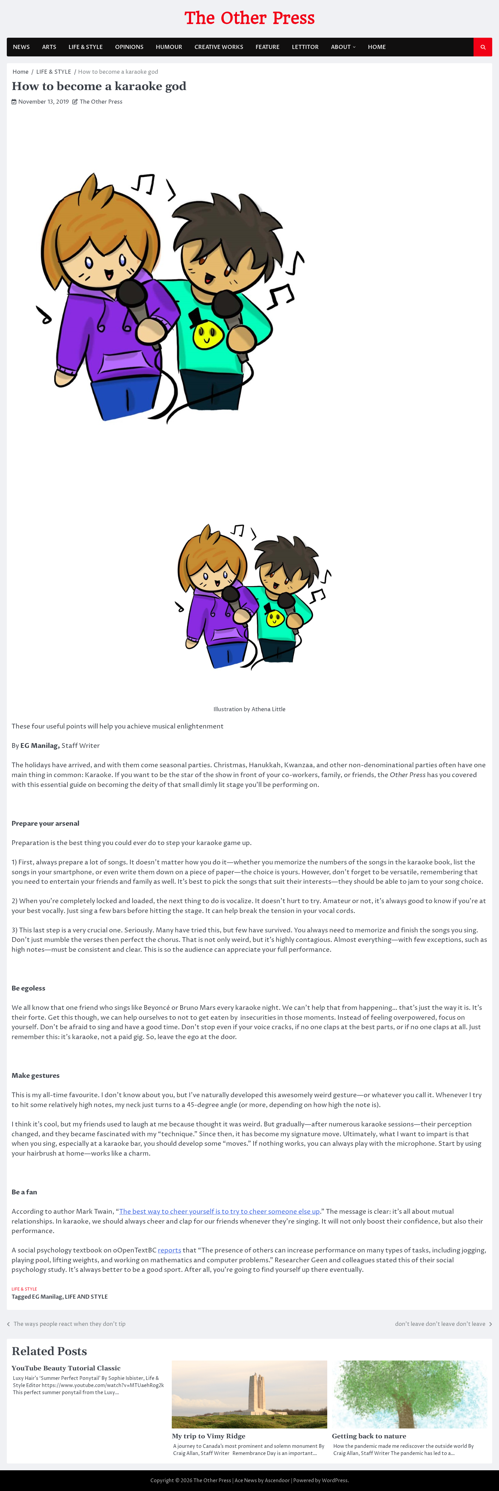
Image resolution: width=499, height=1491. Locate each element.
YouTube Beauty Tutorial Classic (66, 1368)
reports (169, 1250)
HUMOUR (169, 47)
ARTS (49, 47)
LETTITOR (305, 47)
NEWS (21, 47)
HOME (377, 47)
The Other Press (249, 18)
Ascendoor (277, 1480)
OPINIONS (129, 47)
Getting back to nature (369, 1436)
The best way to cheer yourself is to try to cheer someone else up (219, 1211)
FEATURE (268, 47)
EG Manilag (47, 1297)
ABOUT (341, 47)
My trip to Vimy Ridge (208, 1436)
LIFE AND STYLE (86, 1297)
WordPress (335, 1480)
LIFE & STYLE (86, 47)
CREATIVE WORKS (219, 47)
